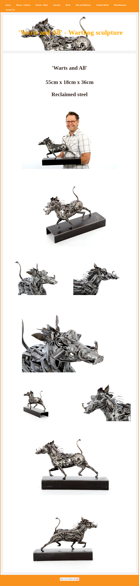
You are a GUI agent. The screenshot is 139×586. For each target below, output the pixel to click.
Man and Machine (83, 5)
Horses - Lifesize (23, 5)
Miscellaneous (120, 5)
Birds (68, 5)
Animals (56, 5)
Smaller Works (102, 5)
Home (8, 5)
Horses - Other (42, 5)
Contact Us (10, 10)
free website (69, 579)
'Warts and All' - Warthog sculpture (70, 32)
